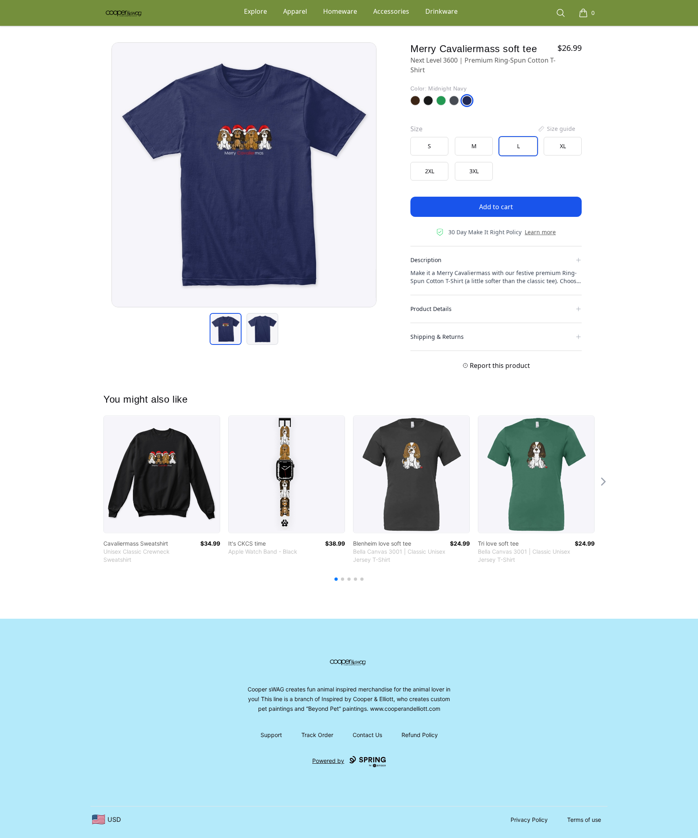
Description (426, 260)
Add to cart (496, 206)
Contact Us (367, 734)
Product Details (431, 309)
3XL (474, 171)
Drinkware (441, 11)
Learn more (540, 232)
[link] (162, 474)
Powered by (328, 760)
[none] (556, 129)
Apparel (295, 11)
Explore (255, 11)
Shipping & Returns (437, 336)
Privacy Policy (529, 819)
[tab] (225, 329)
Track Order (317, 734)
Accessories (391, 11)
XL (563, 146)
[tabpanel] (243, 174)
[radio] (429, 146)
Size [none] (416, 128)
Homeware (340, 11)
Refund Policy (420, 734)
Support (271, 734)
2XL (429, 171)
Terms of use (584, 819)
